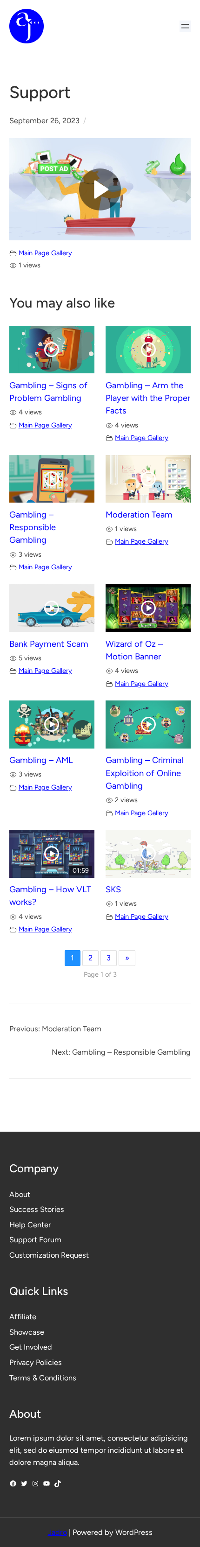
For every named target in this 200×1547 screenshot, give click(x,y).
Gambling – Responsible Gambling (32, 528)
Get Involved (30, 1347)
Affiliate (22, 1316)
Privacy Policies (35, 1362)
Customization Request (49, 1255)
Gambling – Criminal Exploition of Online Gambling (144, 773)
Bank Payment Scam (48, 644)
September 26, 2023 (44, 120)
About (19, 1194)
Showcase (26, 1332)
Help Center (30, 1224)
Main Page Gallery (45, 253)
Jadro (57, 1532)
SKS (113, 889)
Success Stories (36, 1209)
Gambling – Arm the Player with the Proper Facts (148, 398)
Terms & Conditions (42, 1377)
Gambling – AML (41, 760)
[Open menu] (185, 26)
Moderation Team (139, 515)
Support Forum (35, 1239)
